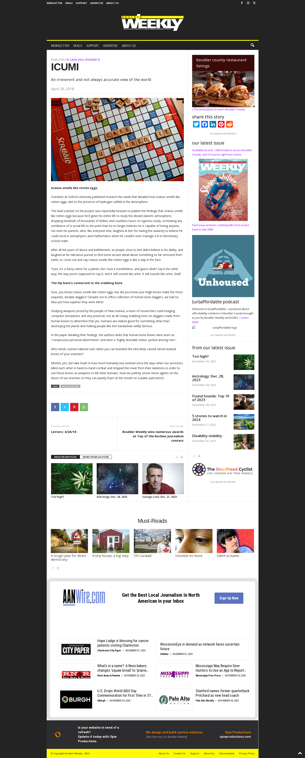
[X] (254, 3)
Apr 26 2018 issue (70, 386)
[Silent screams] (235, 541)
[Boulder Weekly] (152, 22)
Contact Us (179, 753)
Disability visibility (207, 435)
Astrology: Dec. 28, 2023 (112, 497)
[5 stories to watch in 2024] (244, 422)
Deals (69, 3)
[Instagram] (248, 3)
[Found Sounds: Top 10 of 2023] (244, 402)
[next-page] (182, 457)
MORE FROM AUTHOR (96, 456)
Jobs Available (226, 753)
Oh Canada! (142, 555)
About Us (112, 3)
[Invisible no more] (194, 541)
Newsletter (54, 3)
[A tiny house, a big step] (111, 541)
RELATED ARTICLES (65, 456)
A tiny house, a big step (110, 555)
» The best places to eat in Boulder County (218, 109)
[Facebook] (241, 3)
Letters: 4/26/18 (63, 432)
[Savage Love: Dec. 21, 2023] (163, 478)
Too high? (57, 497)
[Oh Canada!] (152, 541)
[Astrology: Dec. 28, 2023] (117, 478)
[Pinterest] (74, 407)
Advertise (96, 3)
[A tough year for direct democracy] (69, 541)
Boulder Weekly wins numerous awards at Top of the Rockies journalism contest (153, 436)
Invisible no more (188, 555)
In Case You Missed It (83, 59)
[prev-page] (177, 457)
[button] (252, 45)
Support (81, 3)
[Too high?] (72, 478)
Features (58, 59)
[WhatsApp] (84, 407)
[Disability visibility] (244, 441)
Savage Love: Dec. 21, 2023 (159, 497)
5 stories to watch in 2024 (209, 417)
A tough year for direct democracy (68, 557)
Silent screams (228, 555)
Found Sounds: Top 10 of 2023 (210, 398)
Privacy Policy (247, 753)
